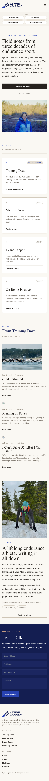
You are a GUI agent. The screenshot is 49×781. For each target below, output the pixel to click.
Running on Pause (14, 413)
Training (19, 375)
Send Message (11, 694)
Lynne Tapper (15, 249)
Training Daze (15, 170)
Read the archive (12, 229)
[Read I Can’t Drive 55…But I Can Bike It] (3, 437)
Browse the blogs (23, 86)
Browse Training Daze (14, 189)
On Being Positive (18, 289)
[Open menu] (45, 5)
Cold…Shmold (12, 379)
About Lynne (24, 94)
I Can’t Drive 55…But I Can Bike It (21, 448)
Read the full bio (24, 615)
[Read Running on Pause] (3, 403)
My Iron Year (15, 210)
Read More (6, 395)
